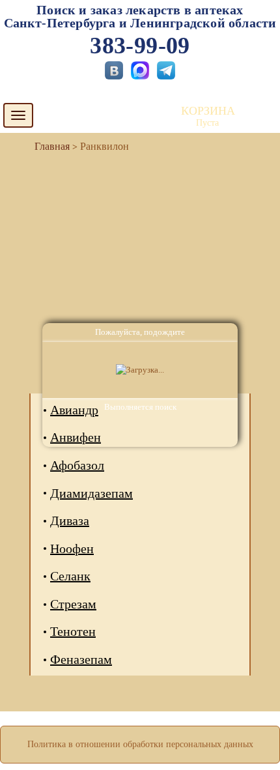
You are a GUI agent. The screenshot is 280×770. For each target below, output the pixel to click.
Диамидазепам (91, 493)
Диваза (69, 520)
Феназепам (81, 659)
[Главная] (46, 146)
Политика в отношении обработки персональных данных (140, 744)
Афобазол (77, 465)
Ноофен (72, 548)
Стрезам (73, 604)
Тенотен (73, 631)
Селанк (70, 576)
